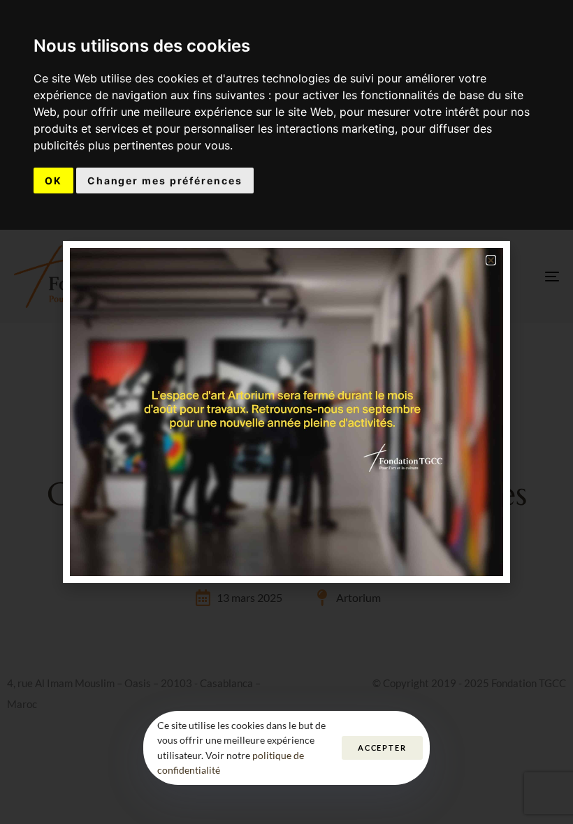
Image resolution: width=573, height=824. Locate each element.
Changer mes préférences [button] (164, 180)
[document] (286, 412)
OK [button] (53, 180)
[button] (491, 260)
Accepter (382, 747)
